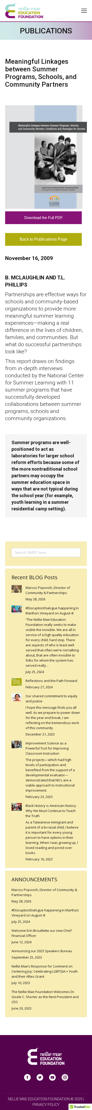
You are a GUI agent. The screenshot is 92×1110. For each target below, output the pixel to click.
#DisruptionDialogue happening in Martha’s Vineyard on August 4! (52, 610)
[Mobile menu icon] (84, 11)
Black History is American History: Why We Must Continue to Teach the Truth (51, 810)
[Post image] (17, 589)
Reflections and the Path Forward (51, 680)
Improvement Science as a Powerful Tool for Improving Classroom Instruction (47, 748)
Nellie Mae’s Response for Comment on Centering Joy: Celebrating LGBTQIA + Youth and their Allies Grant (45, 971)
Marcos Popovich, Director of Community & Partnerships (48, 590)
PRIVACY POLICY (46, 1105)
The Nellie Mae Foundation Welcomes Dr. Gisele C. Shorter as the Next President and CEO (45, 996)
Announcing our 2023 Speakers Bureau (42, 951)
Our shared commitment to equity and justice (51, 698)
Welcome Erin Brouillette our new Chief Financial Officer (42, 933)
